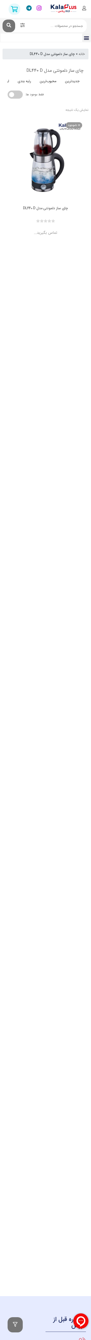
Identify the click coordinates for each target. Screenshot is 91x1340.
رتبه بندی (24, 81)
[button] (86, 37)
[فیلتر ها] (15, 1324)
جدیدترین (72, 81)
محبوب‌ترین (48, 81)
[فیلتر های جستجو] (22, 26)
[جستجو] (9, 26)
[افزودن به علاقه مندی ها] (31, 228)
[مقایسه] (40, 228)
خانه (82, 54)
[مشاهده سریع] (50, 228)
